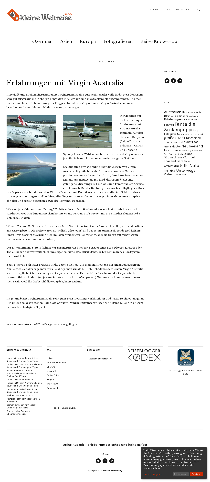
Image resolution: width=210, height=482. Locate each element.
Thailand (170, 161)
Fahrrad (169, 124)
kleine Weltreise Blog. (113, 471)
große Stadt (174, 137)
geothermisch (197, 134)
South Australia (176, 154)
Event (194, 119)
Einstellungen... (152, 474)
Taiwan (180, 157)
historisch (193, 138)
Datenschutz (53, 388)
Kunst (187, 142)
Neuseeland (192, 146)
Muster (176, 146)
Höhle (175, 142)
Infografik (167, 10)
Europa (88, 41)
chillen (178, 116)
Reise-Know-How (159, 41)
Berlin (198, 112)
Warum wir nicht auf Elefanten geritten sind (21, 406)
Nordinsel (171, 150)
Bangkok (191, 112)
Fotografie (170, 133)
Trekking (170, 170)
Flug (196, 130)
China (185, 116)
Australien (172, 112)
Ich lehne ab (180, 474)
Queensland (195, 150)
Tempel (190, 157)
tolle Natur (190, 165)
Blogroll (50, 379)
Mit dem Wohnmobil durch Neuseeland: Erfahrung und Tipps (23, 359)
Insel (180, 142)
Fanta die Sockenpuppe (179, 126)
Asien (66, 41)
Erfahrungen (173, 119)
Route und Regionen (56, 362)
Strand (187, 154)
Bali (184, 112)
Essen (186, 119)
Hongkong (168, 142)
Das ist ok (196, 474)
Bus (172, 116)
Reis (166, 154)
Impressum (52, 384)
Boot (167, 115)
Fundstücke (183, 134)
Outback (184, 150)
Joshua (10, 395)
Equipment (193, 116)
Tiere (180, 161)
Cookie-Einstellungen (64, 408)
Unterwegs (185, 170)
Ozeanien (42, 41)
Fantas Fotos (182, 10)
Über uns (153, 10)
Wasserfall (181, 174)
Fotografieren (118, 41)
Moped (167, 146)
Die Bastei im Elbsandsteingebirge (18, 412)
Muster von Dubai (24, 379)
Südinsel (170, 157)
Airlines (50, 358)
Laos (195, 142)
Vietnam (169, 174)
